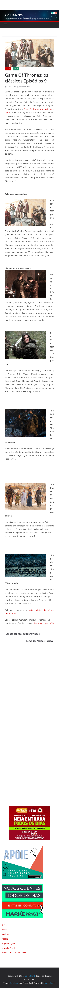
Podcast (5, 934)
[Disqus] (29, 681)
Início (4, 925)
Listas (8, 69)
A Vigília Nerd (8, 948)
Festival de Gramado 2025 (14, 952)
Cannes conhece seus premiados (22, 633)
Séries (16, 69)
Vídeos (5, 938)
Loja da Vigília (8, 943)
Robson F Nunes (25, 87)
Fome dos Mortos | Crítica (40, 640)
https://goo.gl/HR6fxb (44, 623)
